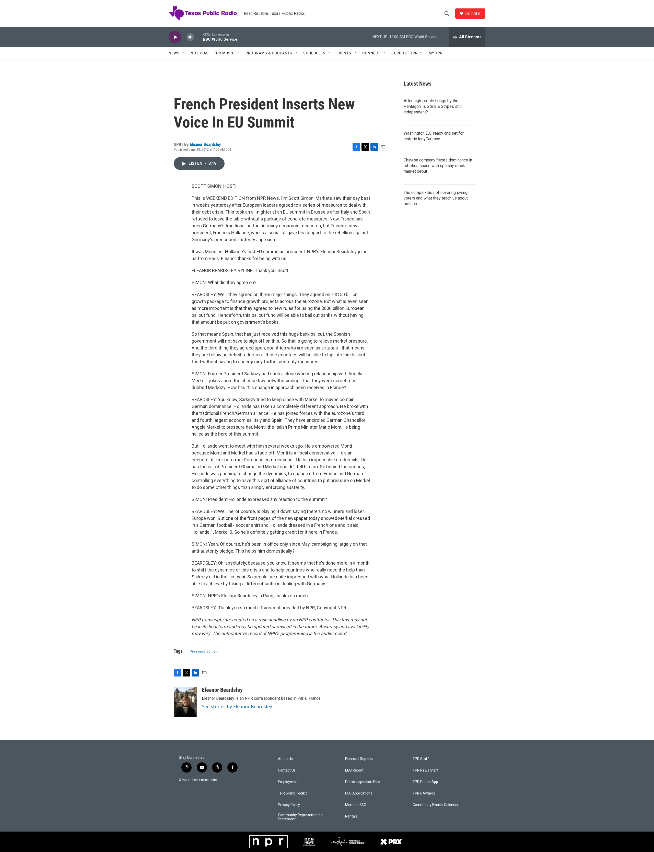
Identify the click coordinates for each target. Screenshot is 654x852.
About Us (285, 759)
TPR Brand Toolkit (292, 793)
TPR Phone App (425, 782)
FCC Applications (358, 793)
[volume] (190, 37)
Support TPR (404, 53)
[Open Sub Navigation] (183, 53)
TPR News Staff (426, 770)
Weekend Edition (204, 651)
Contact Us (287, 770)
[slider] (198, 37)
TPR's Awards (424, 793)
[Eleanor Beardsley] (185, 702)
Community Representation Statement (300, 817)
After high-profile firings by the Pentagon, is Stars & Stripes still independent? (433, 106)
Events (343, 53)
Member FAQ (355, 805)
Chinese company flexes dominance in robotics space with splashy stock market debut (438, 166)
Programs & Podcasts (269, 53)
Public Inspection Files (362, 782)
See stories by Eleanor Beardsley (237, 706)
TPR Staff (421, 759)
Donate (472, 13)
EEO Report (354, 770)
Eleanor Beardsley (205, 144)
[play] (175, 37)
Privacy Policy (289, 805)
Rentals (351, 816)
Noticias (200, 53)
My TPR (436, 53)
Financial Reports (359, 759)
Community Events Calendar (436, 805)
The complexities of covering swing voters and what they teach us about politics (436, 198)
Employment (288, 782)
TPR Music (224, 53)
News (174, 53)
